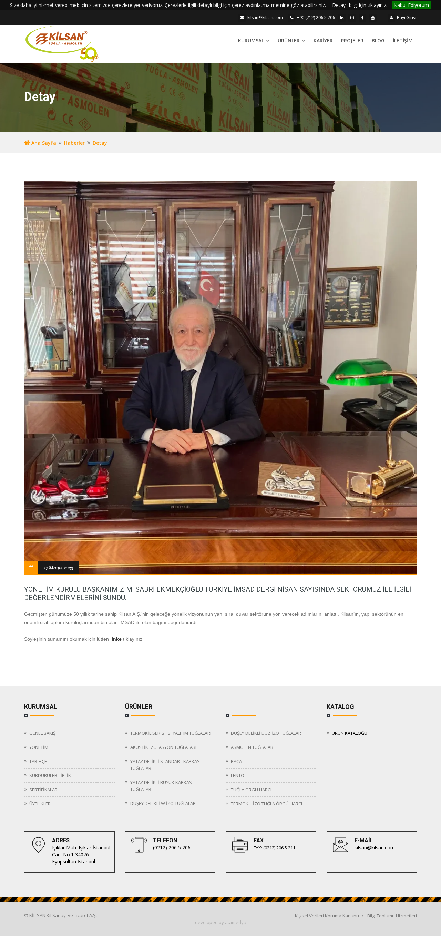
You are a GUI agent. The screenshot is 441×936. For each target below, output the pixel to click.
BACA (236, 761)
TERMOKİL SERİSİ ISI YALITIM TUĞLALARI (170, 733)
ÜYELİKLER (40, 804)
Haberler (74, 143)
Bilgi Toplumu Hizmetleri (392, 916)
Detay (100, 143)
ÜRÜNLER (289, 40)
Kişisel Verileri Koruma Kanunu (327, 916)
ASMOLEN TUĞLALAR (252, 747)
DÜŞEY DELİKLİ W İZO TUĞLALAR (163, 803)
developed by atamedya (220, 922)
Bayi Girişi (406, 17)
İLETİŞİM (403, 40)
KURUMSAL (251, 40)
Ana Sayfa (43, 143)
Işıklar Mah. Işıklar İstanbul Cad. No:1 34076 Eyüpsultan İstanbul (81, 854)
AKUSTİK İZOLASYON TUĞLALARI (163, 747)
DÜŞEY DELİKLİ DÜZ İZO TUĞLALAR (266, 733)
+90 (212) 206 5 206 (316, 17)
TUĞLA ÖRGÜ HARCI (251, 789)
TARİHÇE (38, 761)
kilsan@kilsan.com (265, 17)
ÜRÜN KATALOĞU (349, 733)
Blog (378, 40)
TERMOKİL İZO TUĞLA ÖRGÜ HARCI (266, 804)
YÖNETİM (38, 747)
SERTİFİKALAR (43, 789)
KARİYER (323, 40)
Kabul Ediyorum (411, 5)
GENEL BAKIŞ (42, 733)
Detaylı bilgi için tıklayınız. (359, 5)
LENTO (237, 775)
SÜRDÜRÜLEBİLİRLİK (50, 775)
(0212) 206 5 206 (172, 847)
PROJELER (352, 40)
